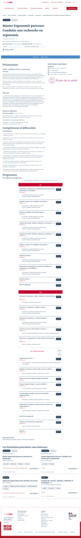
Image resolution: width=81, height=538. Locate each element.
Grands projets (21, 520)
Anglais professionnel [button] (25, 358)
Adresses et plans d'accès (47, 517)
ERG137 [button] (21, 246)
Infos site (20, 532)
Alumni (19, 517)
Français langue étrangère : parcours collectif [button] (32, 384)
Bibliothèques (44, 521)
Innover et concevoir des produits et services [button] (32, 329)
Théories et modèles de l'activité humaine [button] (31, 212)
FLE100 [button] (21, 385)
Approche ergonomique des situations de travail (20, 481)
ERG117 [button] (21, 203)
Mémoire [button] (21, 431)
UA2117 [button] (21, 432)
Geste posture (38, 15)
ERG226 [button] (21, 319)
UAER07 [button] (21, 280)
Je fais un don (21, 518)
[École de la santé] (63, 80)
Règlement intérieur (28, 532)
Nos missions (21, 514)
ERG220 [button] (21, 309)
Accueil (4, 15)
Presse (42, 512)
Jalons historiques (22, 512)
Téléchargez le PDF (9, 49)
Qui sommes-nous (22, 511)
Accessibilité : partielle (62, 532)
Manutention (31, 15)
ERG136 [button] (21, 235)
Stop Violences (44, 525)
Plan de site (43, 526)
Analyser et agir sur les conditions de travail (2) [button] (33, 244)
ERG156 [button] (21, 270)
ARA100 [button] (21, 370)
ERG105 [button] (21, 192)
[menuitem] (45, 2)
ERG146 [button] (21, 257)
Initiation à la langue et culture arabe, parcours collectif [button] (35, 369)
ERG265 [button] (21, 423)
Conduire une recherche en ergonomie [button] (30, 421)
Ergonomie (14, 20)
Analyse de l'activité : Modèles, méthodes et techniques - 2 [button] (36, 234)
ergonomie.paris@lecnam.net (60, 72)
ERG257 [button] (21, 341)
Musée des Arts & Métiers (47, 520)
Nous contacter (44, 515)
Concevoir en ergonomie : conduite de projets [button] (32, 318)
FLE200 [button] (21, 397)
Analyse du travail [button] (24, 255)
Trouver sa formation (22, 8)
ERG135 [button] (21, 224)
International (44, 523)
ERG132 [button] (21, 214)
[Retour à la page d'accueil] (8, 2)
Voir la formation (34, 468)
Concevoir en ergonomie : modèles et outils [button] (32, 307)
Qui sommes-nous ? (9, 8)
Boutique (43, 518)
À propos (43, 511)
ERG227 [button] (21, 330)
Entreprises (55, 8)
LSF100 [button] (21, 408)
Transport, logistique (22, 15)
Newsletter (72, 532)
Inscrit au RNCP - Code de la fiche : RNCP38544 (13, 120)
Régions (47, 8)
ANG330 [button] (21, 360)
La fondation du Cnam (23, 515)
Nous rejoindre (44, 514)
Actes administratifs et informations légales (45, 532)
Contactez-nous (72, 8)
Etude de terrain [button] (24, 279)
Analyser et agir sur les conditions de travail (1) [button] (33, 201)
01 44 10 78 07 (55, 70)
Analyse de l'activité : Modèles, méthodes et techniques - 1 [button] (36, 223)
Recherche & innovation (36, 8)
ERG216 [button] (21, 299)
